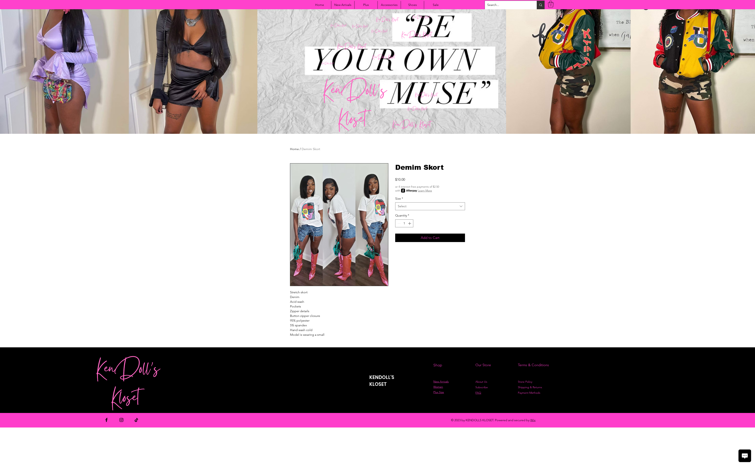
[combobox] (430, 206)
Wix (533, 420)
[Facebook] (106, 420)
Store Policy (525, 381)
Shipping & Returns (530, 387)
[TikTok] (136, 420)
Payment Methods (529, 392)
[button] (550, 4)
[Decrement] (398, 223)
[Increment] (410, 223)
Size (399, 198)
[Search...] (540, 5)
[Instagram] (121, 420)
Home (294, 149)
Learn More (425, 190)
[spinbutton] (404, 223)
